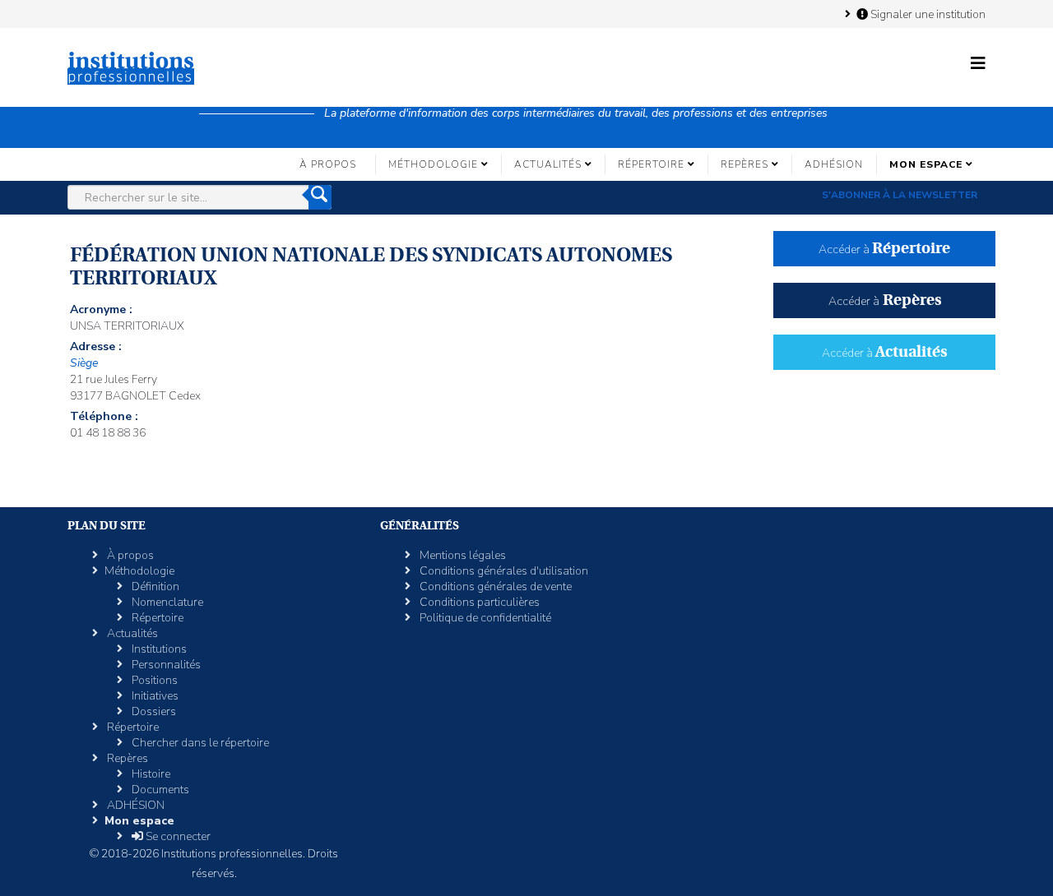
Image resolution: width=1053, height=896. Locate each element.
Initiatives (154, 696)
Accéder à (884, 249)
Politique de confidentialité (484, 618)
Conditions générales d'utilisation (502, 571)
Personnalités (165, 664)
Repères (744, 164)
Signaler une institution (927, 14)
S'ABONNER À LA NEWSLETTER (899, 194)
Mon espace (926, 164)
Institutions (158, 649)
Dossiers (152, 711)
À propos (327, 164)
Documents (159, 789)
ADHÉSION (834, 164)
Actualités (548, 164)
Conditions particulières (478, 602)
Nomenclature (166, 602)
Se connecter (177, 836)
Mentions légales (461, 555)
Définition (154, 586)
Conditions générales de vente (494, 586)
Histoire (149, 774)
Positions (153, 680)
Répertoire (651, 164)
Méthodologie (433, 164)
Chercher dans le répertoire (199, 743)
